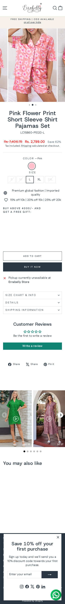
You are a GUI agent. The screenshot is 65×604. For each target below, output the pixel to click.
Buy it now (32, 267)
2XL (50, 179)
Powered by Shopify (32, 601)
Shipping (26, 146)
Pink (31, 166)
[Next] (60, 415)
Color (32, 158)
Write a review (32, 346)
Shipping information (24, 310)
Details (12, 302)
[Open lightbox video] (16, 418)
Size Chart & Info (20, 295)
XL (39, 179)
